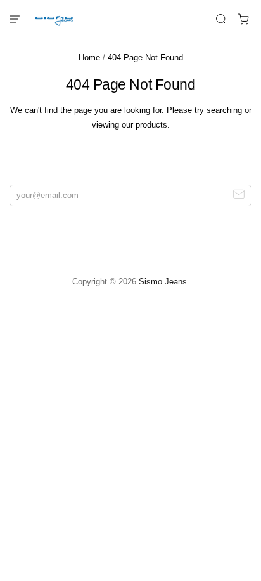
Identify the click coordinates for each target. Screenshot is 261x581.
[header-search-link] (221, 19)
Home (89, 57)
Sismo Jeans (163, 281)
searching (224, 110)
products (151, 125)
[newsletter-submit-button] (239, 195)
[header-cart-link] (243, 19)
